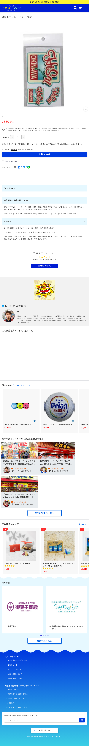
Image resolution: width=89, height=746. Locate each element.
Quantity (5, 137)
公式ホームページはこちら (17, 707)
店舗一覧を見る (44, 641)
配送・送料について (15, 674)
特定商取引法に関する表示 (17, 694)
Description (9, 188)
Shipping (14, 150)
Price (4, 117)
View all (84, 524)
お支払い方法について (16, 669)
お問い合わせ (44, 730)
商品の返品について (15, 678)
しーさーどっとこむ (14, 306)
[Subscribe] (82, 720)
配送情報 (8, 221)
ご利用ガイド (12, 665)
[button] (10, 566)
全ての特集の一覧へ (44, 513)
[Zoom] (85, 109)
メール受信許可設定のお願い (18, 660)
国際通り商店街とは (15, 689)
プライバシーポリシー (16, 698)
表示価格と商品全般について (16, 200)
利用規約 (11, 703)
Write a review (44, 266)
